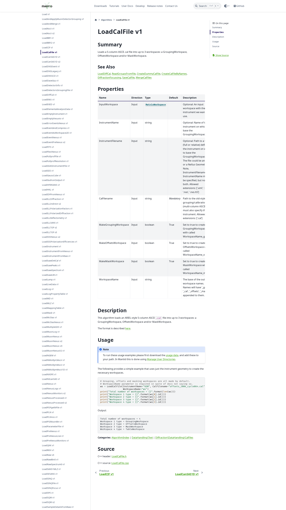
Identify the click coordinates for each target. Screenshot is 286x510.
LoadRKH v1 (48, 450)
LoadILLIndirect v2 (51, 203)
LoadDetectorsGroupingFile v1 (57, 90)
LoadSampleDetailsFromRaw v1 (58, 507)
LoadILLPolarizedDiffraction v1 (57, 213)
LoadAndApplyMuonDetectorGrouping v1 (63, 19)
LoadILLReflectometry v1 (54, 218)
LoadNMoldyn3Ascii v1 (53, 360)
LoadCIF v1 (47, 47)
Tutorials (114, 6)
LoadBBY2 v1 (48, 42)
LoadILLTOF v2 (49, 227)
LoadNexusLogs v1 (51, 388)
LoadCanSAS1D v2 (51, 61)
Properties (218, 32)
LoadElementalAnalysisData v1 (57, 109)
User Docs (127, 6)
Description (218, 36)
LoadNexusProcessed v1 (54, 398)
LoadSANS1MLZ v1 (51, 469)
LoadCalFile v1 (49, 52)
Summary (217, 27)
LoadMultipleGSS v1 (52, 327)
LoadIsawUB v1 (49, 274)
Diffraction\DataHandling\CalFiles (174, 437)
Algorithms (106, 19)
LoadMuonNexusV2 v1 (53, 350)
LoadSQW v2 (48, 502)
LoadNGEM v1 (49, 355)
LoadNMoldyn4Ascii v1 (53, 364)
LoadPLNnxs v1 (50, 416)
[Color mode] (226, 5)
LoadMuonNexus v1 (52, 336)
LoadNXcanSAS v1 (51, 379)
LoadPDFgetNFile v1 (52, 407)
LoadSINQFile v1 (50, 483)
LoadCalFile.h (119, 456)
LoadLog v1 (48, 289)
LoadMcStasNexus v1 (52, 322)
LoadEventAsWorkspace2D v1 (57, 132)
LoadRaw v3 (48, 454)
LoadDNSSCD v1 (50, 75)
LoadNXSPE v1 (49, 374)
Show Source (222, 55)
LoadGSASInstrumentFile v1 (56, 165)
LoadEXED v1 (48, 104)
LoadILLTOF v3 (49, 232)
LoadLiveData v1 (50, 284)
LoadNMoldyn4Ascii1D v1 (55, 369)
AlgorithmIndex (120, 437)
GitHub (240, 6)
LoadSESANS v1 (50, 473)
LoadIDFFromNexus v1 (53, 194)
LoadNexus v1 (49, 383)
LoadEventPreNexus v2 (53, 142)
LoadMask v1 (48, 312)
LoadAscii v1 (48, 28)
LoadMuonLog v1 (51, 331)
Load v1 (46, 14)
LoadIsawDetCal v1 (51, 260)
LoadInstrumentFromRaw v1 (56, 255)
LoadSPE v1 (48, 492)
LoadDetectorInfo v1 (52, 85)
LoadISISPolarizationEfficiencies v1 (59, 241)
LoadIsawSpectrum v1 (53, 270)
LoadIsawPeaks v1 (51, 265)
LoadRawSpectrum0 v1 (53, 464)
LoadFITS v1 (48, 147)
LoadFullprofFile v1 (51, 156)
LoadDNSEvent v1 (51, 66)
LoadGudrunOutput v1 (53, 180)
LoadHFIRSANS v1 (51, 184)
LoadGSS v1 (48, 170)
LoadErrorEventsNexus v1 (55, 123)
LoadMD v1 (47, 298)
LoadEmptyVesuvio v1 (53, 118)
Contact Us (171, 6)
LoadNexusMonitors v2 (54, 393)
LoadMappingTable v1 (53, 308)
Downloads (100, 6)
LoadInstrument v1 (51, 246)
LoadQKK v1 (48, 445)
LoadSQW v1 (48, 497)
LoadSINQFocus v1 (51, 488)
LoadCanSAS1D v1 (51, 56)
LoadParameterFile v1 (53, 426)
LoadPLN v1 (48, 412)
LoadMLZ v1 (48, 303)
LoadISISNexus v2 (51, 236)
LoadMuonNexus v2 (52, 341)
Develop (140, 6)
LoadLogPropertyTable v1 (55, 293)
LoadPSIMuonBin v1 (52, 421)
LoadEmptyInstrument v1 (54, 113)
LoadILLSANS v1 (50, 222)
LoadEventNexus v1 (52, 137)
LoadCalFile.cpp (120, 463)
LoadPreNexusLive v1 (53, 435)
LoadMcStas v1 (49, 317)
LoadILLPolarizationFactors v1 (57, 208)
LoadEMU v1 (48, 99)
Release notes (155, 6)
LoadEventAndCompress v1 (56, 127)
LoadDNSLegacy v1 (51, 71)
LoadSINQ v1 (48, 478)
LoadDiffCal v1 (49, 94)
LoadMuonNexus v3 (52, 345)
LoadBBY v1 (48, 38)
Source (215, 46)
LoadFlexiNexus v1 (51, 151)
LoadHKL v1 (48, 189)
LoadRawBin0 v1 (50, 459)
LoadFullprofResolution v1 (55, 161)
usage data (172, 355)
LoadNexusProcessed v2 (54, 402)
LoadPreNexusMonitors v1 (55, 440)
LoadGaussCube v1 (51, 175)
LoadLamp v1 (49, 279)
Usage (215, 41)
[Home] (96, 19)
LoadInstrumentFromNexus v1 (57, 251)
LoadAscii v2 (48, 33)
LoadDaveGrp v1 (50, 80)
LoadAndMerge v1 (51, 23)
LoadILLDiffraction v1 (53, 199)
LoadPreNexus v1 (51, 431)
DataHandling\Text (142, 437)
